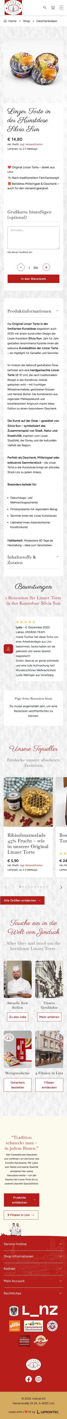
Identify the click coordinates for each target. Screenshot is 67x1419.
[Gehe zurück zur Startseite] (33, 1364)
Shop (26, 21)
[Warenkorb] (53, 7)
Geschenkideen (46, 21)
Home (12, 21)
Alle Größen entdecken (20, 900)
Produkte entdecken (19, 1200)
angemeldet (31, 706)
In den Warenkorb (33, 279)
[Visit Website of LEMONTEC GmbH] (47, 1412)
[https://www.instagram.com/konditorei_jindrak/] (38, 1379)
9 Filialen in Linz (19, 1215)
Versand (29, 144)
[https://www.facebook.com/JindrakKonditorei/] (28, 1379)
